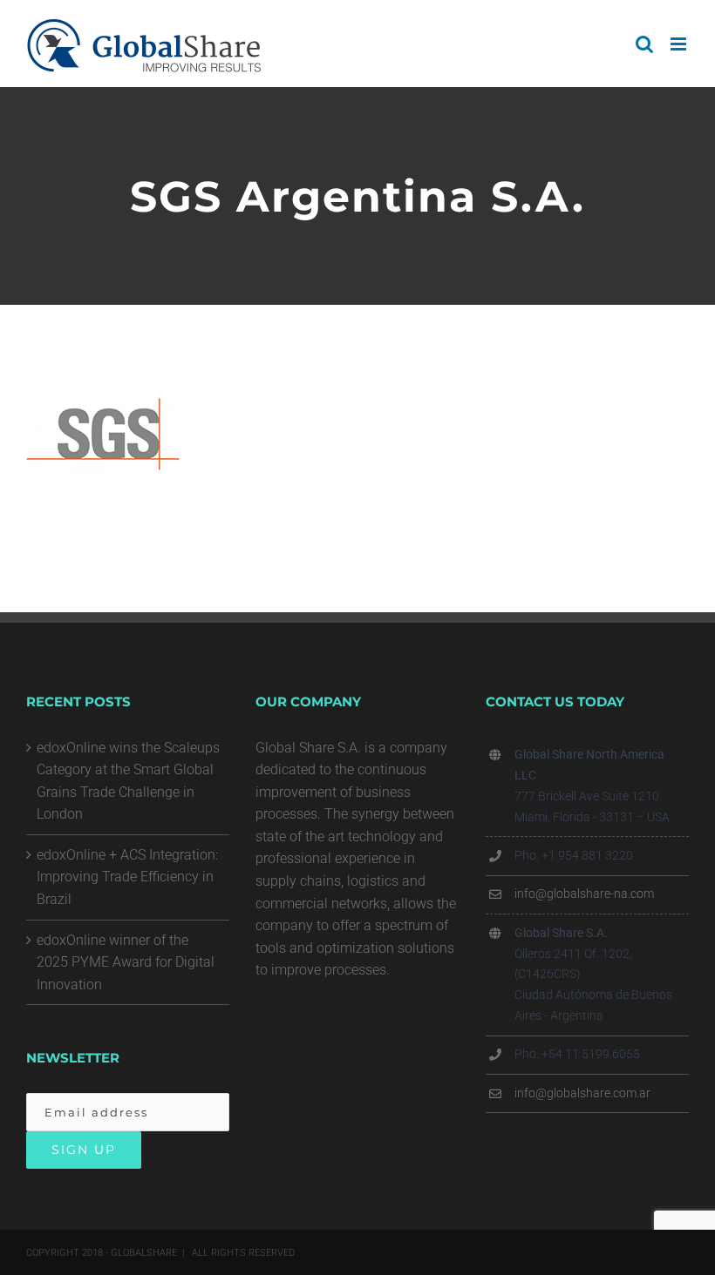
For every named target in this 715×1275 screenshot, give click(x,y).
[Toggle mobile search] (644, 44)
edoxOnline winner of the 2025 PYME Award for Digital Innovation (125, 962)
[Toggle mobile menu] (680, 44)
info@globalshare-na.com (584, 894)
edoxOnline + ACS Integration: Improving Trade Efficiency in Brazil (127, 877)
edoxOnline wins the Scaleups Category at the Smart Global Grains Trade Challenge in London (128, 781)
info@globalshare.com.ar (582, 1093)
